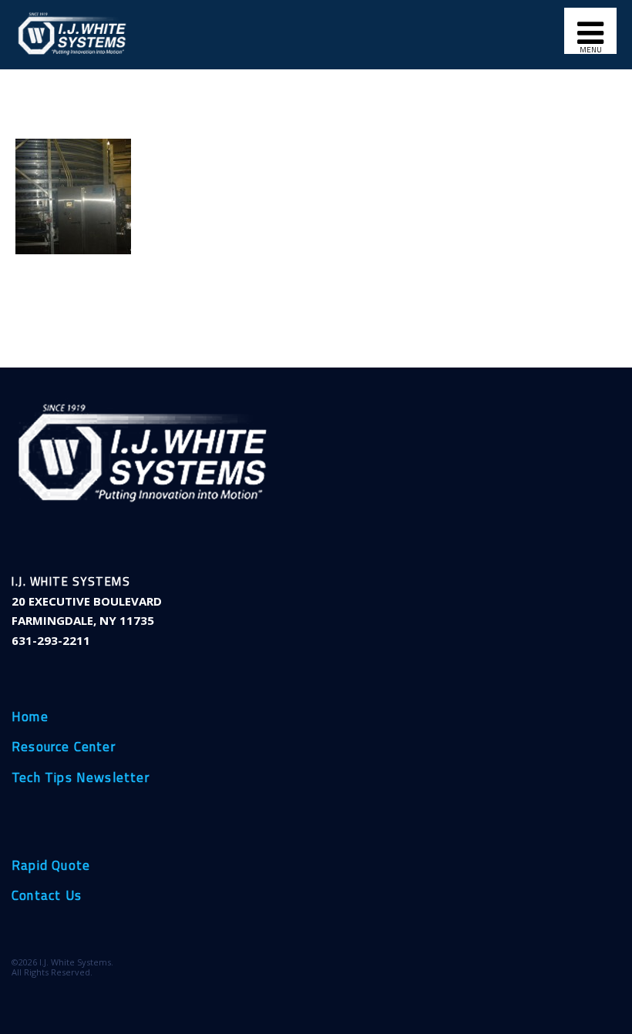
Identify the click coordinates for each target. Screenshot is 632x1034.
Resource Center (64, 747)
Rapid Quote (51, 866)
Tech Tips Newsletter (81, 778)
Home (30, 717)
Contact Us (47, 896)
